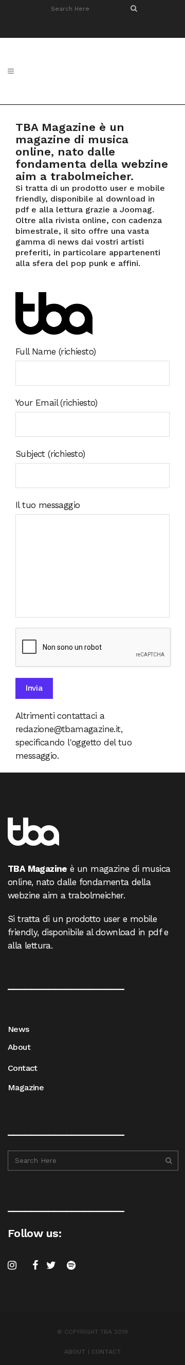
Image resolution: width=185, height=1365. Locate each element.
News (18, 1029)
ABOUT (75, 1351)
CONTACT (106, 1351)
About (19, 1047)
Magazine (26, 1087)
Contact (23, 1068)
